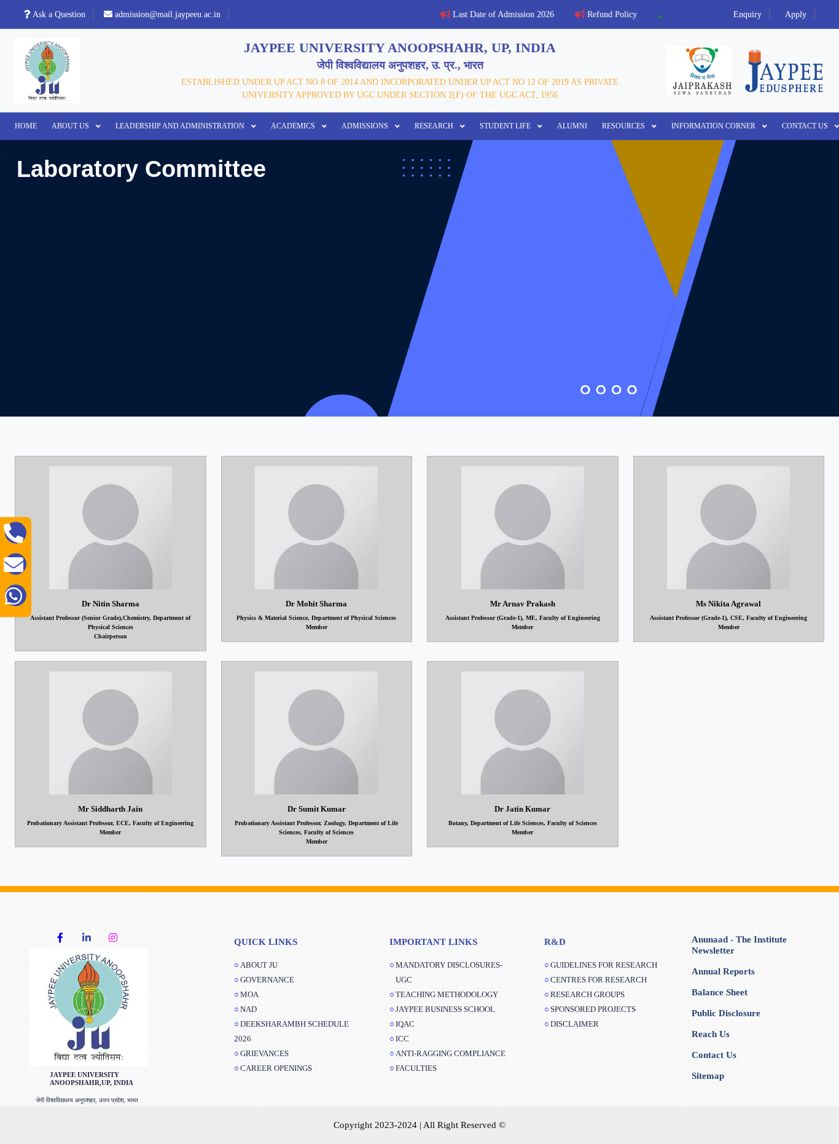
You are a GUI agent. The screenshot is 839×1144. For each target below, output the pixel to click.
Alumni (572, 126)
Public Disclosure (726, 1013)
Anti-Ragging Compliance (450, 1053)
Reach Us (711, 1034)
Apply (795, 14)
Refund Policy (601, 14)
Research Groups (587, 994)
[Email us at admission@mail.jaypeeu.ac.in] (15, 564)
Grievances (264, 1053)
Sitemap (708, 1076)
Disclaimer (574, 1023)
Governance (267, 979)
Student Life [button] (506, 126)
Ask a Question (59, 14)
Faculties (416, 1068)
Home (26, 126)
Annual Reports (723, 971)
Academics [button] (294, 126)
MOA (249, 994)
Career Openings (276, 1068)
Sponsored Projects (593, 1009)
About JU (259, 965)
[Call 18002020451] (15, 533)
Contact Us (714, 1055)
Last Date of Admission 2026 (493, 14)
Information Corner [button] (714, 126)
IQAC (405, 1023)
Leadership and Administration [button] (180, 126)
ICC (402, 1038)
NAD (248, 1009)
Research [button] (435, 126)
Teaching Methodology (447, 994)
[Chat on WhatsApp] (15, 595)
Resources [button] (624, 126)
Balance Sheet (719, 992)
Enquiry (747, 14)
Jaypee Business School (445, 1009)
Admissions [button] (365, 126)
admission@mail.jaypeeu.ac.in (167, 14)
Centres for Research (598, 979)
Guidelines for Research (603, 965)
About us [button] (71, 126)
